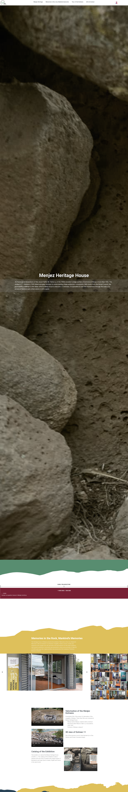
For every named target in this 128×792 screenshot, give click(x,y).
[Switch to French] (121, 3)
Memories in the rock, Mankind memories (57, 2)
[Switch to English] (121, 2)
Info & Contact (90, 2)
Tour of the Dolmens (77, 2)
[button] (2, 672)
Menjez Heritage (38, 2)
